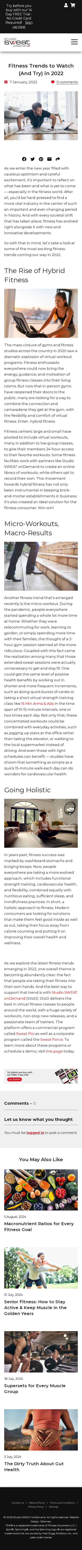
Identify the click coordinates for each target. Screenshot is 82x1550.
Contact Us (18, 1502)
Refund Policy (37, 1502)
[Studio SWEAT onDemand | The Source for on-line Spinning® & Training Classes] (17, 42)
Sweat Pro (25, 1034)
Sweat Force (51, 1039)
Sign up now (22, 25)
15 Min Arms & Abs (38, 703)
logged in (35, 1133)
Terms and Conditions (62, 1502)
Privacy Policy (36, 1506)
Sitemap (53, 1506)
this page (54, 1051)
